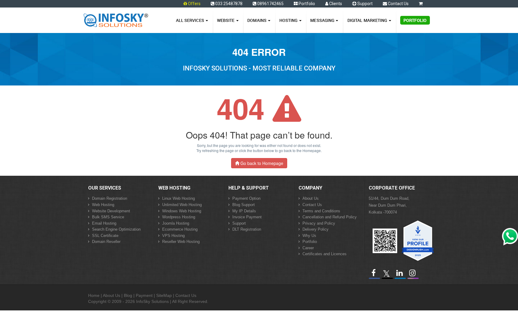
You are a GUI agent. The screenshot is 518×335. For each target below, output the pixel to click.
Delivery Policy (315, 229)
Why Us (309, 235)
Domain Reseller (106, 241)
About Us (310, 198)
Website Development (111, 211)
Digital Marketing (367, 20)
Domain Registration (109, 198)
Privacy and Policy (318, 223)
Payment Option (246, 198)
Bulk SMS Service (108, 217)
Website (226, 20)
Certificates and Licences (324, 254)
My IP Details (244, 211)
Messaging (322, 20)
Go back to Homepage (261, 163)
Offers (194, 3)
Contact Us (398, 3)
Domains (257, 20)
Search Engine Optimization (116, 229)
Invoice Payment (247, 217)
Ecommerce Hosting (180, 229)
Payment (144, 295)
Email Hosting (104, 223)
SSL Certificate (105, 235)
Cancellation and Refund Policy (329, 217)
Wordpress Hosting (178, 217)
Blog (128, 295)
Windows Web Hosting (181, 211)
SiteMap (164, 295)
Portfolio (306, 3)
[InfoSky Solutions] (116, 19)
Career (308, 248)
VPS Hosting (173, 235)
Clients (335, 3)
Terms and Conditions (321, 211)
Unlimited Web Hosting (182, 204)
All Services (190, 20)
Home (94, 295)
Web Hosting (103, 204)
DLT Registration (246, 229)
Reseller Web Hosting (181, 241)
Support (364, 3)
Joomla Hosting (175, 223)
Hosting (289, 20)
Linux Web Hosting (178, 198)
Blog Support (243, 204)
